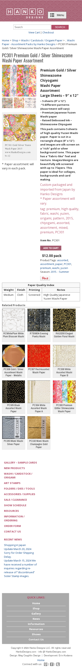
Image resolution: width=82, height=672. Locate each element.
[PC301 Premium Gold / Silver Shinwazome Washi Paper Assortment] (19, 80)
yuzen (64, 268)
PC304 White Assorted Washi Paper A (39, 408)
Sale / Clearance (15, 499)
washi (55, 268)
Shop (15, 40)
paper (59, 264)
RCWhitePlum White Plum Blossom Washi (13, 335)
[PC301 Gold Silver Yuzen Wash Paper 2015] (7, 102)
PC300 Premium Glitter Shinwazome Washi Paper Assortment (64, 408)
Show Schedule (15, 505)
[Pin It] (45, 278)
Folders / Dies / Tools (19, 488)
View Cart (34, 32)
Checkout (48, 32)
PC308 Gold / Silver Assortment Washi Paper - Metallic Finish (13, 373)
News (36, 619)
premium (45, 268)
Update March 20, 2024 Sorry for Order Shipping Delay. (19, 553)
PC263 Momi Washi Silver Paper (13, 442)
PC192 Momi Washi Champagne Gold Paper (39, 444)
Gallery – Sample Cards (20, 462)
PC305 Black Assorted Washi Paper (13, 408)
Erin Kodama (65, 655)
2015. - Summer (60, 271)
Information (36, 624)
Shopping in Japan (15, 545)
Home (5, 40)
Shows (36, 634)
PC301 (67, 264)
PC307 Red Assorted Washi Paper (38, 371)
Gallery (36, 613)
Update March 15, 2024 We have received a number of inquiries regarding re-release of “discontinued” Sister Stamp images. (20, 568)
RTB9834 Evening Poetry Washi (39, 335)
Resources (11, 511)
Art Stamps (12, 483)
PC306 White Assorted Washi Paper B (64, 372)
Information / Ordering (14, 518)
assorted (62, 260)
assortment (47, 264)
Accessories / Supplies (19, 494)
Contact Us (12, 531)
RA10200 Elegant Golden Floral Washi (64, 335)
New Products (14, 468)
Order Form (12, 526)
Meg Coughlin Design (29, 655)
